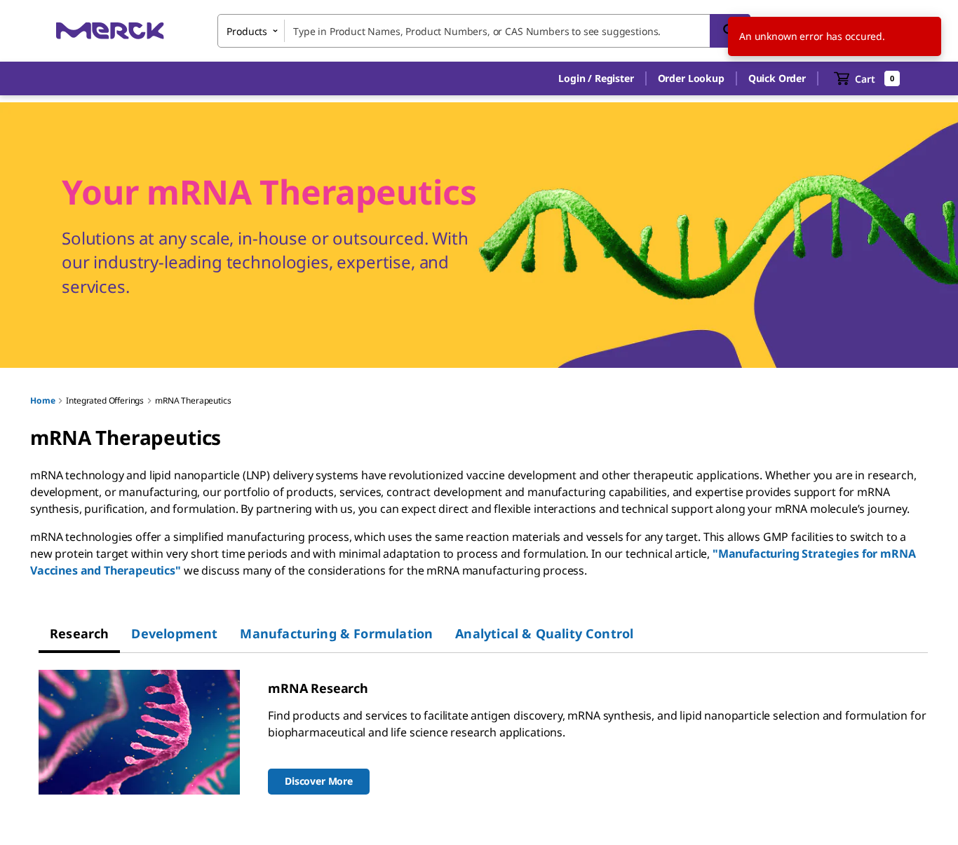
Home (42, 400)
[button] (595, 78)
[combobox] (483, 31)
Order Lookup (691, 78)
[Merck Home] (110, 30)
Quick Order (777, 78)
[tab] (79, 633)
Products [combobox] (247, 31)
